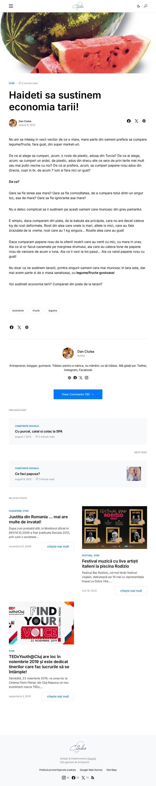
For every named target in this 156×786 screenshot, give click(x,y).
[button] (11, 6)
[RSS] (92, 777)
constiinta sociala (27, 426)
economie (18, 310)
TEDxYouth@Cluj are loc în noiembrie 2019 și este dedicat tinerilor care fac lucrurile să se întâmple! (39, 664)
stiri (11, 83)
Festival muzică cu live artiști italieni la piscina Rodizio (110, 564)
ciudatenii (15, 511)
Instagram (70, 370)
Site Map (111, 769)
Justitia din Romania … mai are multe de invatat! (38, 519)
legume (53, 310)
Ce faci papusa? (27, 474)
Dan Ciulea (25, 121)
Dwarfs (92, 758)
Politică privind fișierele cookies (57, 769)
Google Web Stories (91, 769)
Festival (87, 555)
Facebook (85, 370)
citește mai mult (58, 546)
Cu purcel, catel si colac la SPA (39, 431)
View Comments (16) (76, 394)
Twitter (141, 365)
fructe (36, 310)
